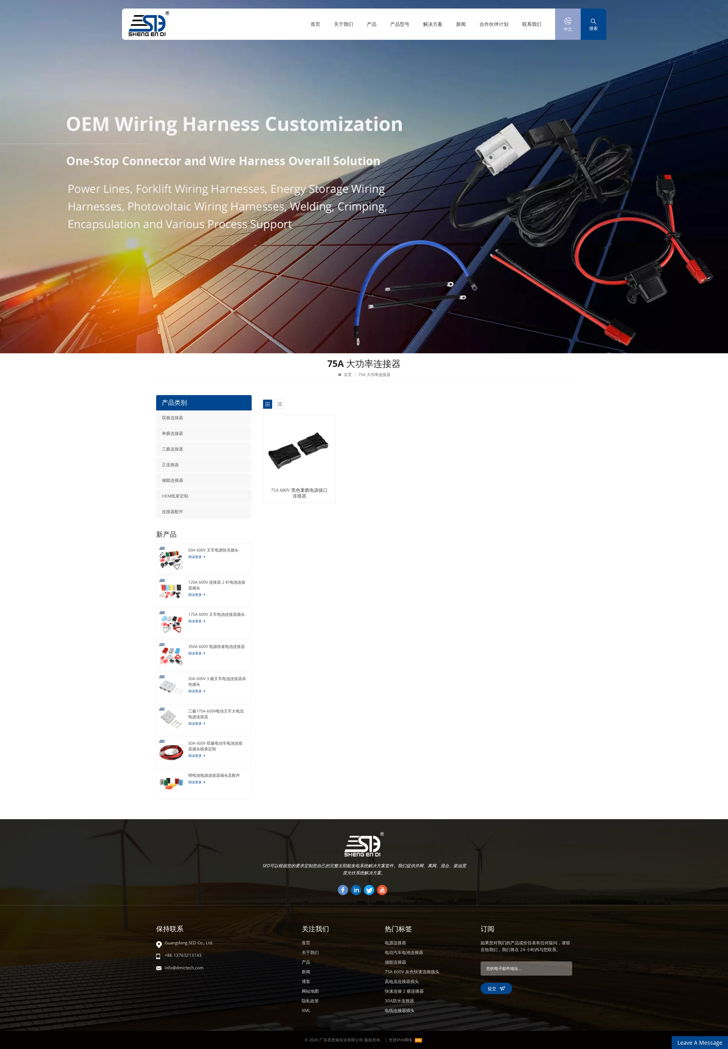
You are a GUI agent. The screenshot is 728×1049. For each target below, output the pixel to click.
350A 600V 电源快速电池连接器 (216, 646)
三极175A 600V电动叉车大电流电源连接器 (216, 713)
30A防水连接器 (399, 1000)
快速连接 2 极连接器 (404, 991)
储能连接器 (172, 480)
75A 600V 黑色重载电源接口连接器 (299, 493)
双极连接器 (172, 418)
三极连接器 (172, 449)
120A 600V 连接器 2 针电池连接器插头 (216, 584)
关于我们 (343, 24)
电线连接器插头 (400, 1010)
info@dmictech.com (184, 967)
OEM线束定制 (175, 496)
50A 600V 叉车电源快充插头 (213, 550)
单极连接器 (172, 433)
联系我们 (531, 24)
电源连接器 (395, 942)
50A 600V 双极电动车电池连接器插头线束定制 (215, 745)
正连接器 (170, 464)
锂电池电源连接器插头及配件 (214, 775)
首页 (315, 24)
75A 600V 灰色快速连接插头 (412, 971)
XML (306, 1010)
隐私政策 (310, 1000)
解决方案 (432, 24)
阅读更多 (195, 556)
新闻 (461, 24)
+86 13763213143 (183, 955)
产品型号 (400, 24)
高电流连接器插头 (402, 981)
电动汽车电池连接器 (404, 952)
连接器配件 (172, 511)
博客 (306, 981)
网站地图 (310, 991)
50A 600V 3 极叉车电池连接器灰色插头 (217, 681)
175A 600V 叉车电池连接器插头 (216, 614)
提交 (492, 988)
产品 (372, 24)
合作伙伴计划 (493, 24)
